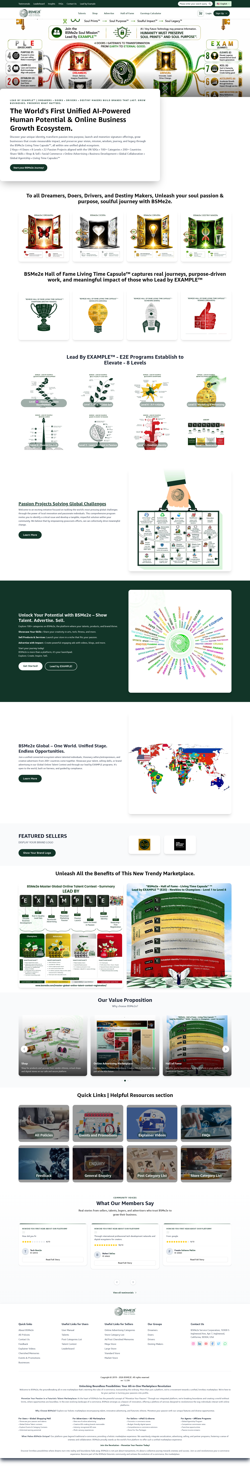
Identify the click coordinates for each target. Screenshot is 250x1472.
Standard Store (112, 1353)
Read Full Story (53, 1262)
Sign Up (220, 13)
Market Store (111, 1357)
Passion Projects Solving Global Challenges (62, 503)
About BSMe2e (26, 1330)
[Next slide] (225, 1049)
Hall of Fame (127, 13)
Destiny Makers (155, 1344)
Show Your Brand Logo (39, 852)
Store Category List (114, 1334)
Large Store (110, 1348)
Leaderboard (39, 3)
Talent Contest (69, 1344)
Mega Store (110, 1344)
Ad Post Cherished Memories (119, 1339)
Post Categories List (72, 1339)
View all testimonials (123, 1292)
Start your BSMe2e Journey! (28, 167)
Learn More (32, 534)
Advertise (109, 13)
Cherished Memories (29, 1353)
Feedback (23, 1344)
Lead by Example (87, 3)
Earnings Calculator (150, 13)
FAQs (61, 3)
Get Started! (33, 666)
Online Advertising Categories (120, 1330)
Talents (82, 13)
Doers (151, 1334)
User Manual (68, 1330)
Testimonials (24, 3)
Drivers (151, 1339)
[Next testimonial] (133, 1282)
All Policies (24, 1334)
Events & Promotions (29, 1357)
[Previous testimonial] (117, 1282)
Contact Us (72, 3)
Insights (51, 3)
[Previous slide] (24, 1049)
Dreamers (153, 1330)
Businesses (24, 1362)
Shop (95, 13)
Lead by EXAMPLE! (63, 666)
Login (209, 13)
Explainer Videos (27, 1348)
